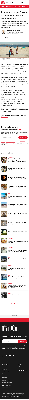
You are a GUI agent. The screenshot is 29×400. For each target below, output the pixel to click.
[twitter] (14, 355)
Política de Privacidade (10, 142)
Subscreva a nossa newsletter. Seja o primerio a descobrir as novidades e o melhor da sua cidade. (14, 133)
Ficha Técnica (5, 364)
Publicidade (19, 364)
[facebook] (10, 355)
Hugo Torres (16, 31)
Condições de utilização (7, 382)
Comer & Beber (18, 6)
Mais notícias (14, 303)
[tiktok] (6, 355)
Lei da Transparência (6, 385)
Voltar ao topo (16, 320)
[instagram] (2, 355)
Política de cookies (6, 380)
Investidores (4, 369)
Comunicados (5, 367)
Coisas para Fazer (9, 6)
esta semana (4, 74)
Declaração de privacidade (5, 377)
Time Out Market (20, 367)
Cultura (24, 6)
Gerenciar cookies (6, 387)
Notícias (3, 6)
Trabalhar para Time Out (6, 373)
